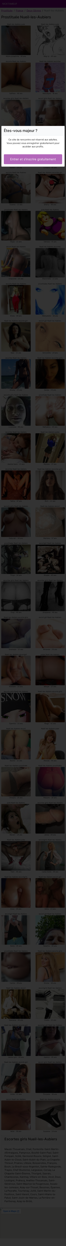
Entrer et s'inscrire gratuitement (33, 159)
